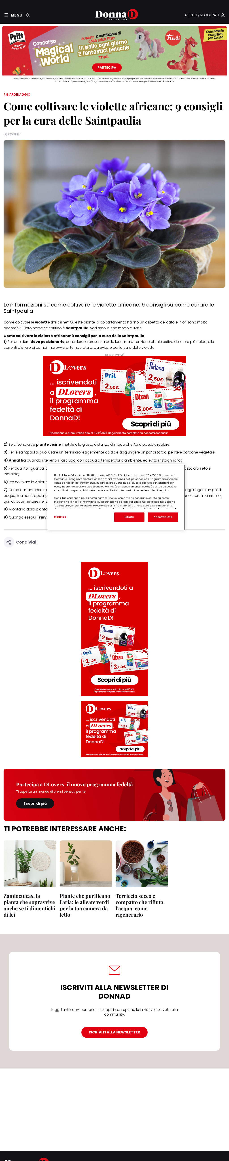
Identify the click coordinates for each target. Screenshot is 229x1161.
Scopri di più (35, 803)
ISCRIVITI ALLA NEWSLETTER (114, 1032)
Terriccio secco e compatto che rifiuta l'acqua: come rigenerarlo (139, 905)
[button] (13, 15)
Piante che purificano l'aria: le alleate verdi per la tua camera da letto (85, 905)
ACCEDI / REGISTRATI (201, 15)
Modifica (60, 517)
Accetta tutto (163, 517)
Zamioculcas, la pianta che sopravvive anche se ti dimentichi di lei (29, 905)
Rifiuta (129, 517)
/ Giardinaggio (17, 94)
